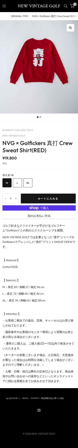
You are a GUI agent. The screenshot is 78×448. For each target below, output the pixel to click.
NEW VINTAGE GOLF (39, 6)
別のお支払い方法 (39, 216)
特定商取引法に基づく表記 (52, 398)
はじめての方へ (12, 398)
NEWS (25, 398)
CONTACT (34, 398)
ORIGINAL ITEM (19, 16)
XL (28, 182)
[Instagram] (39, 410)
